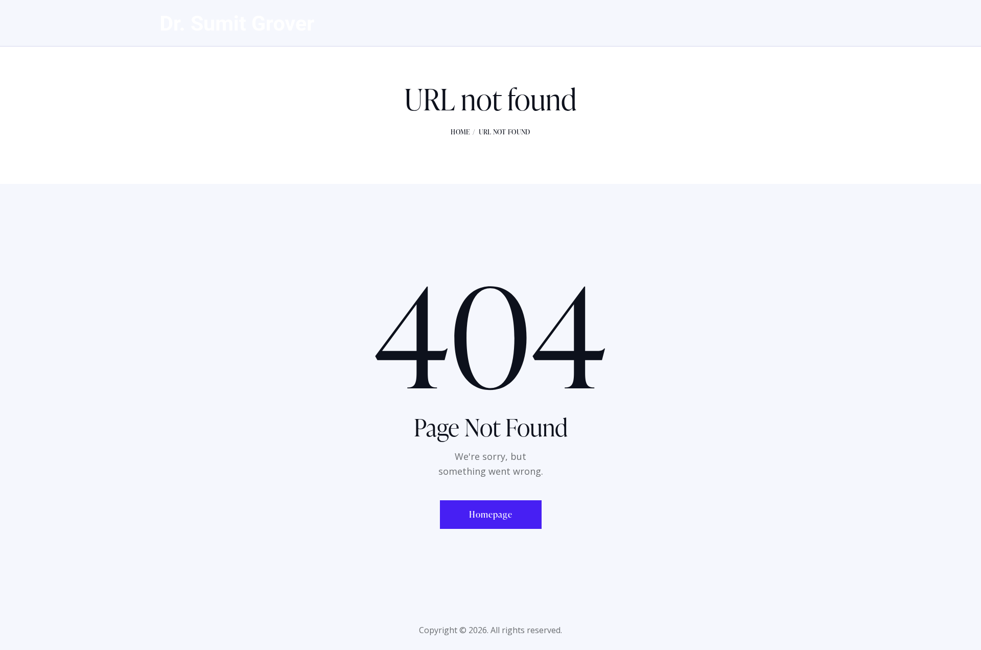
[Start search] (813, 24)
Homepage (490, 514)
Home (460, 131)
